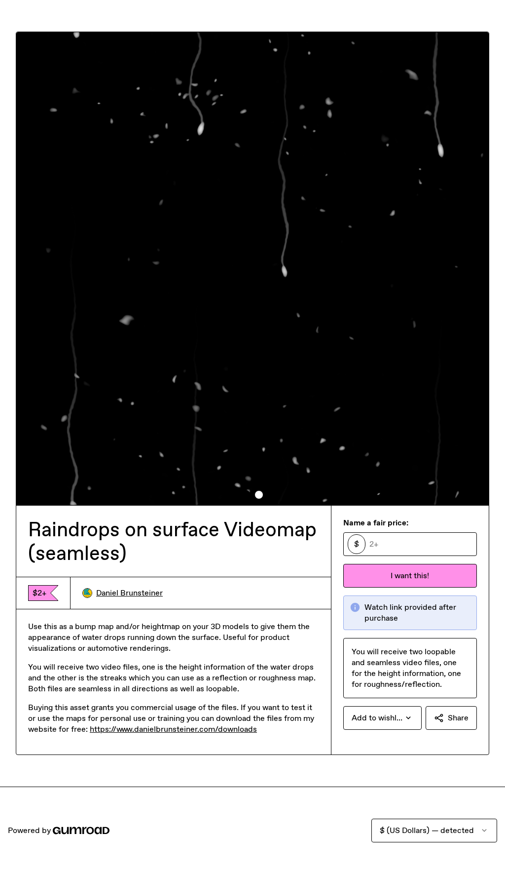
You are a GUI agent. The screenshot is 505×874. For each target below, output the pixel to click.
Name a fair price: (375, 522)
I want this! (410, 575)
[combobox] (382, 718)
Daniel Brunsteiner (129, 592)
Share (458, 717)
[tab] (246, 494)
